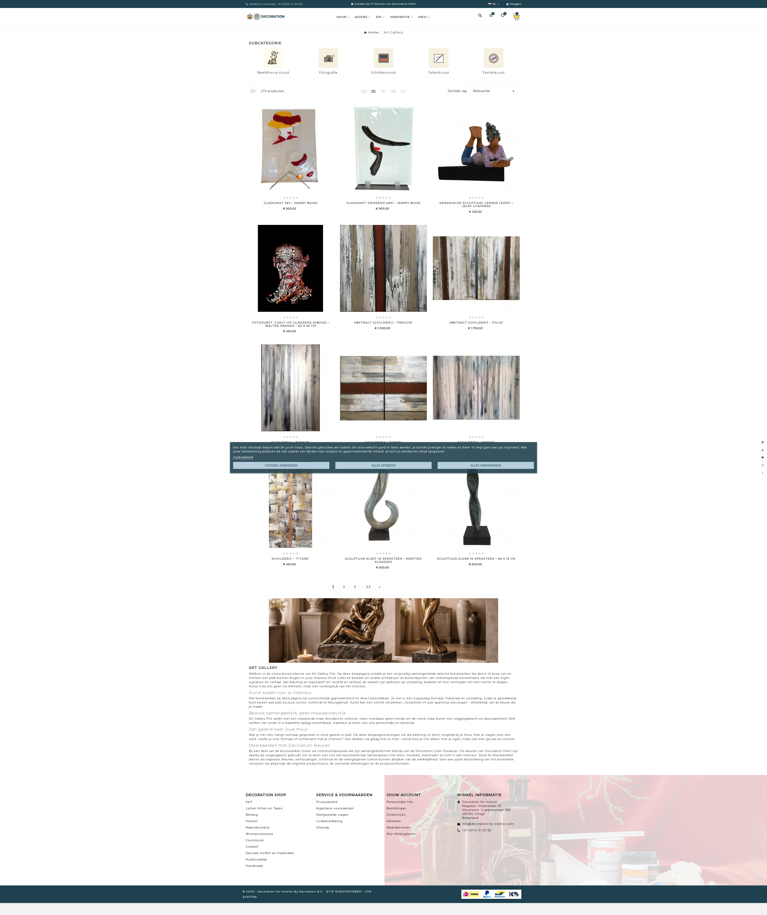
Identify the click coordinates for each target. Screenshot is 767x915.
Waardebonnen (398, 827)
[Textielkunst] (493, 58)
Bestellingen (396, 808)
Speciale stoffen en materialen (270, 853)
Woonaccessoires (259, 834)
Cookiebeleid (243, 457)
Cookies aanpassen (281, 465)
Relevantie (494, 91)
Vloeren (252, 821)
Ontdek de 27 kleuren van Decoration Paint (385, 3)
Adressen (393, 821)
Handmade (254, 866)
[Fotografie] (328, 58)
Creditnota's (396, 815)
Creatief (252, 846)
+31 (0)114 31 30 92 (476, 830)
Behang (252, 815)
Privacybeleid (326, 802)
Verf (249, 802)
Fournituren (255, 840)
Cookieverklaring (329, 821)
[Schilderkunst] (383, 58)
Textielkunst (493, 73)
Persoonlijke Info (399, 802)
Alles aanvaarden (486, 465)
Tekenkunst (438, 73)
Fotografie (328, 73)
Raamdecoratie (258, 827)
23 (368, 587)
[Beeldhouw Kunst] (273, 58)
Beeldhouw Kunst (273, 73)
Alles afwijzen (383, 465)
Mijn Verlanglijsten (400, 834)
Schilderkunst (383, 73)
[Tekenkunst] (438, 58)
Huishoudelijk (256, 859)
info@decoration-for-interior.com (488, 824)
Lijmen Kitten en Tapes (264, 808)
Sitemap (322, 827)
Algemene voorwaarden (335, 808)
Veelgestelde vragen (332, 815)
